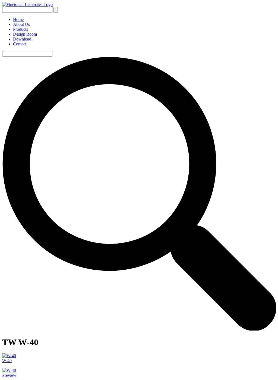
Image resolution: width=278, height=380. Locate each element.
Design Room (25, 34)
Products (20, 29)
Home (18, 19)
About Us (21, 24)
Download (22, 39)
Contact (19, 44)
